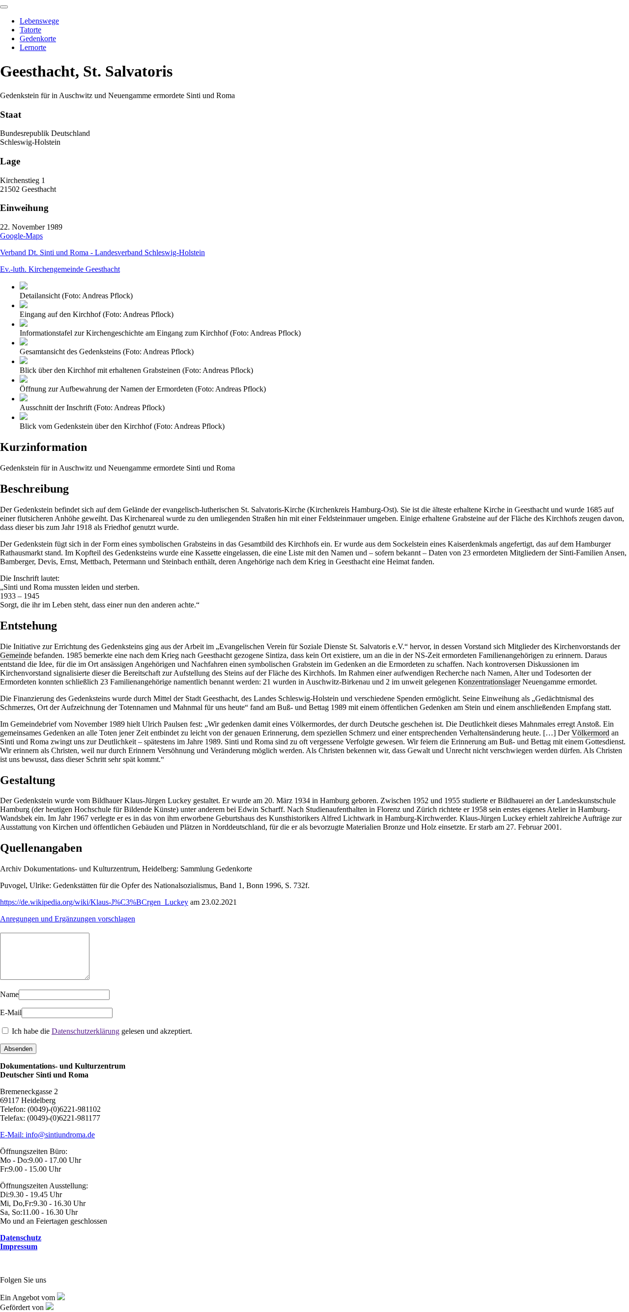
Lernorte (33, 47)
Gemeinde (16, 655)
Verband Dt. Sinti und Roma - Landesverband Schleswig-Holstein (102, 252)
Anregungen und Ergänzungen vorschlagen (67, 919)
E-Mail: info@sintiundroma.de (47, 1134)
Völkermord (590, 733)
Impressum (18, 1246)
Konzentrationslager (489, 682)
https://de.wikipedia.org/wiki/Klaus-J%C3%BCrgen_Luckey (94, 902)
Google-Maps (21, 236)
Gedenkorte (38, 38)
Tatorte (30, 30)
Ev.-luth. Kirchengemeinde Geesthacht (60, 269)
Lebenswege (39, 21)
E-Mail (11, 1012)
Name (9, 994)
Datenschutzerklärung (85, 1031)
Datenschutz (20, 1237)
